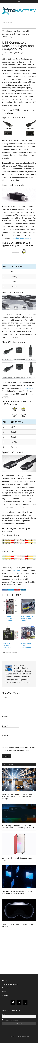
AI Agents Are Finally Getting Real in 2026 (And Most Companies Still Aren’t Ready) (17, 796)
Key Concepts (13, 652)
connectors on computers (21, 238)
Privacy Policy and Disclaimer (10, 984)
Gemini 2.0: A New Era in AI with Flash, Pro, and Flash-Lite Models (17, 892)
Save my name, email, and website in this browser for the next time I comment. (18, 749)
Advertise (4, 991)
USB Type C (16, 570)
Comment (6, 697)
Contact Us (5, 988)
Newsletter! (5, 995)
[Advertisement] (19, 952)
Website (5, 735)
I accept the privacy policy (11, 1020)
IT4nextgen (19, 11)
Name (5, 717)
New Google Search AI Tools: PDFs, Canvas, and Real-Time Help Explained (18, 827)
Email (5, 726)
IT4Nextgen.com (24, 1036)
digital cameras (29, 388)
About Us (4, 980)
